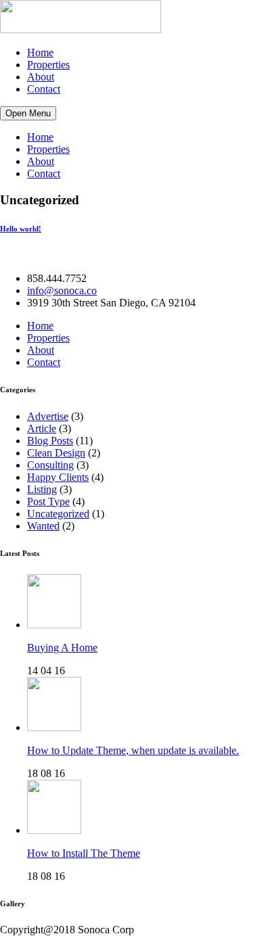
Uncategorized (58, 513)
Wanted (43, 526)
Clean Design (56, 453)
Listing (42, 489)
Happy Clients (58, 477)
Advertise (47, 416)
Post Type (48, 501)
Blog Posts (50, 440)
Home (40, 52)
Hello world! (20, 229)
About (40, 77)
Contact (43, 89)
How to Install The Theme (83, 853)
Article (41, 428)
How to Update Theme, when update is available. (133, 750)
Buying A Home (62, 647)
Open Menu (28, 113)
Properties (48, 64)
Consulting (50, 465)
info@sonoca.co (62, 290)
